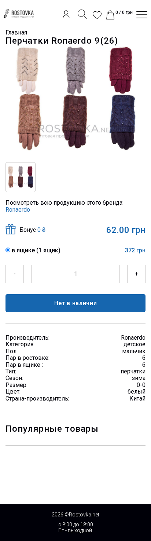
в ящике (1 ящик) (36, 250)
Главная (16, 32)
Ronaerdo (17, 209)
